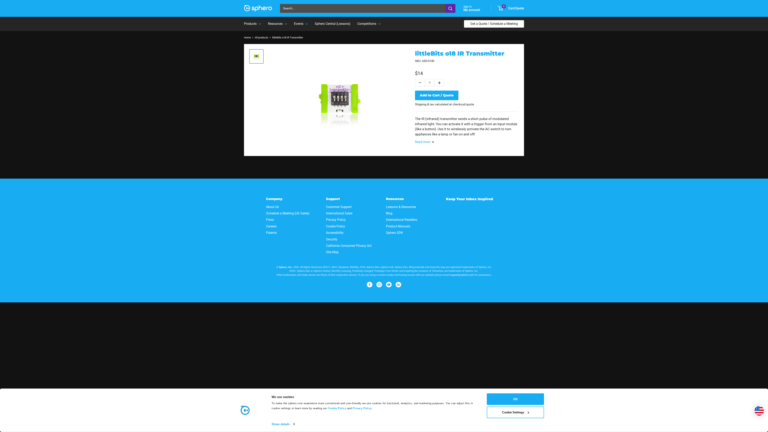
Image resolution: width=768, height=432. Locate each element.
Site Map (332, 252)
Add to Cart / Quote (437, 95)
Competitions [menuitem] (366, 24)
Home (247, 37)
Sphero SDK (394, 233)
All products (261, 37)
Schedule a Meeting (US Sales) (287, 213)
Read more (422, 142)
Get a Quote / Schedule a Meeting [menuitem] (494, 24)
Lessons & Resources (401, 207)
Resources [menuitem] (275, 24)
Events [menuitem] (298, 24)
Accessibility (335, 233)
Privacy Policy (362, 408)
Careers (271, 226)
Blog (389, 213)
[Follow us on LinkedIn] (398, 284)
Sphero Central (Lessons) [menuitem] (332, 24)
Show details (281, 424)
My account (472, 10)
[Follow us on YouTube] (389, 284)
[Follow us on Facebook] (369, 284)
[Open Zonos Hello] (759, 411)
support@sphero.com (462, 274)
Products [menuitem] (250, 24)
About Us (272, 207)
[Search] (450, 8)
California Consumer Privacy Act (349, 246)
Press (270, 220)
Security (331, 239)
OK (515, 399)
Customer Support (339, 207)
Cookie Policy (336, 408)
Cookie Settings (513, 412)
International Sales (339, 213)
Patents (271, 233)
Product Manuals (398, 226)
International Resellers (401, 220)
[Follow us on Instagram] (379, 284)
